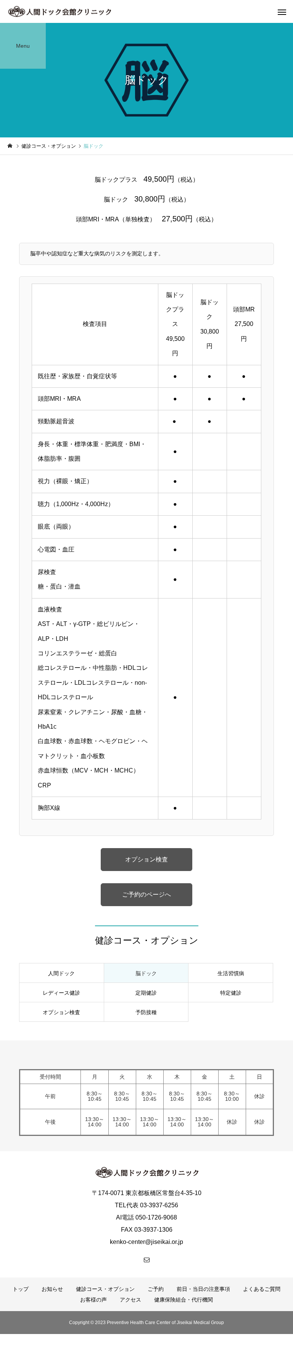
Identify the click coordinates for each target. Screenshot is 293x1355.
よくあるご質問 (261, 1289)
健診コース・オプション (105, 1289)
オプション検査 (146, 859)
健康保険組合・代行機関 (183, 1300)
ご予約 (156, 1289)
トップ (21, 1289)
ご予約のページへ (146, 894)
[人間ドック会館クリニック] (59, 12)
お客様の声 (93, 1300)
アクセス (130, 1300)
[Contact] (146, 1259)
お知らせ (52, 1289)
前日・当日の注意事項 (203, 1289)
